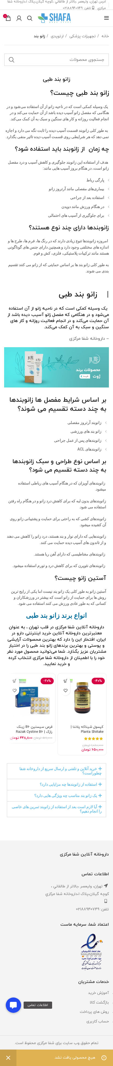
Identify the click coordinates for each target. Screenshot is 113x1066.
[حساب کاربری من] (19, 18)
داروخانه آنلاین (66, 633)
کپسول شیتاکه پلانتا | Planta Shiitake (87, 729)
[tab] (56, 771)
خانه (104, 36)
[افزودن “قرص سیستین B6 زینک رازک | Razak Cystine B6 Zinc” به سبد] (14, 681)
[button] (13, 1005)
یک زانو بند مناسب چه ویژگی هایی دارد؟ (65, 795)
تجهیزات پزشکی (82, 36)
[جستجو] (29, 18)
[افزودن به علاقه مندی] (65, 691)
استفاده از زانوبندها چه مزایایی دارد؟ (68, 784)
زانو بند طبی (80, 294)
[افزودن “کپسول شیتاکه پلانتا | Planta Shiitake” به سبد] (65, 681)
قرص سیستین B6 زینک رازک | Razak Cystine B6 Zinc (34, 732)
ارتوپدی (57, 36)
